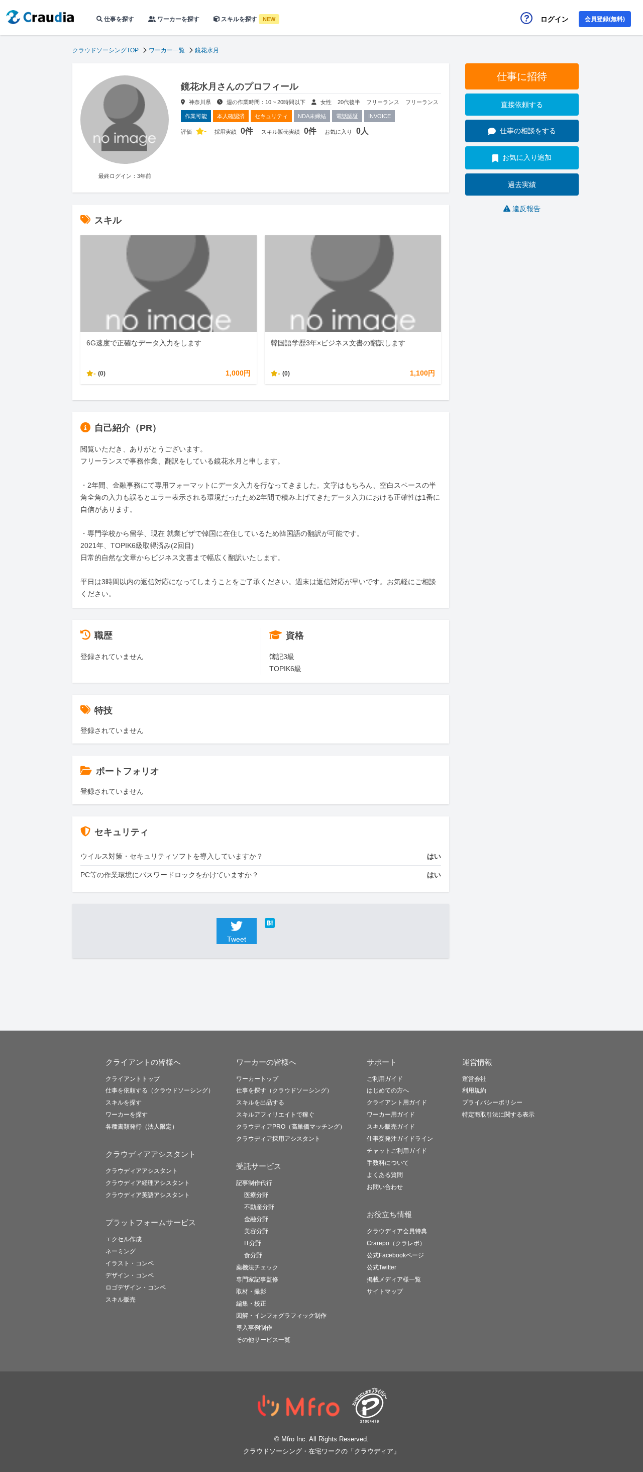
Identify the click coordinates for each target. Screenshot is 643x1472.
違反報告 (526, 209)
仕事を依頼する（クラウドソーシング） (159, 1090)
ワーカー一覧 (167, 50)
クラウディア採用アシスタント (278, 1138)
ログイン (555, 19)
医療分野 (256, 1195)
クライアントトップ (132, 1078)
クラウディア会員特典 (397, 1231)
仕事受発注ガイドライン (400, 1138)
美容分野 (256, 1231)
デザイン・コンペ (129, 1275)
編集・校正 (251, 1303)
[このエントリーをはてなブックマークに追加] (285, 923)
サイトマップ (385, 1291)
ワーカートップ (257, 1078)
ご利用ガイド (385, 1078)
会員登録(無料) (605, 19)
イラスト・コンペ (129, 1263)
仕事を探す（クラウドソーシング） (284, 1090)
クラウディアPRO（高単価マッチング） (291, 1126)
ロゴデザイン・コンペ (135, 1287)
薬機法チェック (257, 1267)
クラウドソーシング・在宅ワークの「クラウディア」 (321, 1451)
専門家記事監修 (257, 1279)
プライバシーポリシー (492, 1102)
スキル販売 (120, 1299)
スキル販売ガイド (391, 1126)
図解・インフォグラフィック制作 (281, 1315)
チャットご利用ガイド (397, 1150)
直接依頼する (522, 105)
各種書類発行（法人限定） (141, 1126)
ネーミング (120, 1251)
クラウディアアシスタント (141, 1170)
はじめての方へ (388, 1090)
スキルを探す (247, 19)
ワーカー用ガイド (391, 1114)
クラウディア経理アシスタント (147, 1182)
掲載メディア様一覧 (394, 1279)
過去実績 (522, 184)
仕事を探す (118, 19)
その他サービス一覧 (263, 1339)
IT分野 (252, 1243)
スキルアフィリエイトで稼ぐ (275, 1114)
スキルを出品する (260, 1102)
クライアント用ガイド (397, 1102)
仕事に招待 (522, 76)
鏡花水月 (207, 50)
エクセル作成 (123, 1239)
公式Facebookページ (395, 1255)
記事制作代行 (254, 1182)
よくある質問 (385, 1174)
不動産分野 (259, 1207)
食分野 (253, 1255)
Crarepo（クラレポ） (396, 1243)
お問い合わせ (385, 1186)
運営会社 (474, 1078)
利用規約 (474, 1090)
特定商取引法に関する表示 (498, 1114)
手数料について (388, 1162)
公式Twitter (381, 1267)
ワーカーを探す (177, 19)
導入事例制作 (254, 1327)
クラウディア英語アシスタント (147, 1195)
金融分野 (256, 1219)
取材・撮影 (251, 1291)
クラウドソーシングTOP (105, 50)
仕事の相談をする (528, 131)
